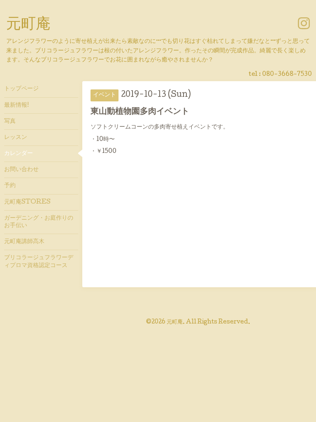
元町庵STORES (27, 202)
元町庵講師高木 (24, 242)
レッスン (15, 137)
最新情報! (16, 105)
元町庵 (28, 25)
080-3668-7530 (287, 74)
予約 (10, 186)
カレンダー (18, 153)
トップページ (21, 89)
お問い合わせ (21, 169)
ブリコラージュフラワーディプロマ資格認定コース (38, 262)
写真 (10, 121)
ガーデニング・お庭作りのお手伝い (38, 222)
